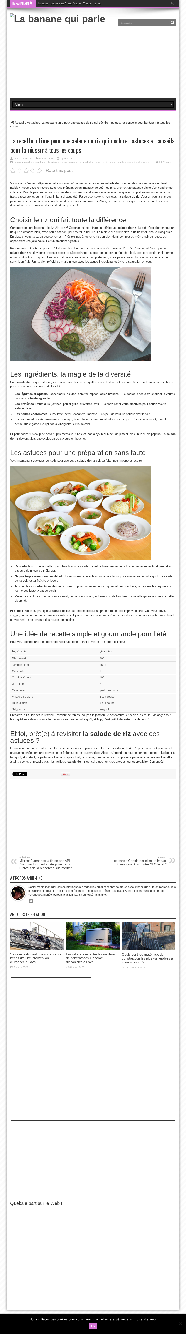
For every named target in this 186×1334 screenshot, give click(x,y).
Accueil (19, 122)
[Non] (180, 1323)
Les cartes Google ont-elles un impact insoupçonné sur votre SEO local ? (139, 861)
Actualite (33, 122)
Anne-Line (27, 158)
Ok (93, 1326)
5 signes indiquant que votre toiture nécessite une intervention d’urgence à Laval (35, 958)
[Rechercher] (172, 22)
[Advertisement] (92, 61)
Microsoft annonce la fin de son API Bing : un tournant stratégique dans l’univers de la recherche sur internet (45, 863)
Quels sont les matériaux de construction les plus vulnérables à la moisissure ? (147, 958)
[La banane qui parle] (57, 18)
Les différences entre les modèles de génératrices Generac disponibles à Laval (91, 958)
